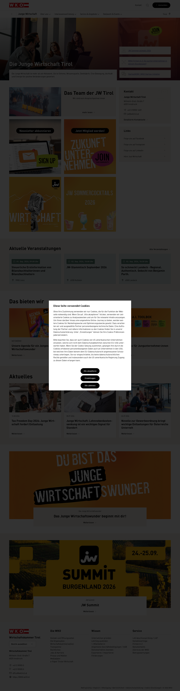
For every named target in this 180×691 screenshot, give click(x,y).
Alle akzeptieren (90, 371)
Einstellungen (90, 378)
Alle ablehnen (90, 386)
